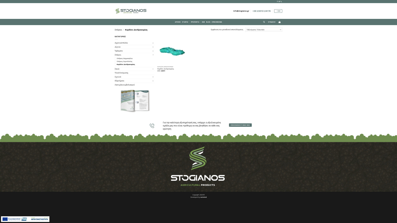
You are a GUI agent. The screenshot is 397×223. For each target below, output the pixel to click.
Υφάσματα (119, 51)
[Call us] (281, 1)
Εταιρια (185, 22)
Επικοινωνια (217, 22)
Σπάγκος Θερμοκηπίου (125, 58)
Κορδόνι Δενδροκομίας (126, 64)
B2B (203, 22)
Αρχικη (178, 22)
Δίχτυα (117, 47)
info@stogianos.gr (241, 11)
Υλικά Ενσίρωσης (121, 73)
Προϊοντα (195, 22)
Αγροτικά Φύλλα (121, 43)
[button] (264, 22)
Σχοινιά (118, 77)
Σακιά (117, 69)
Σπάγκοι (118, 29)
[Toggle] (153, 43)
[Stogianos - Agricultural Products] (131, 11)
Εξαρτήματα (119, 81)
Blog (208, 22)
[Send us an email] (279, 1)
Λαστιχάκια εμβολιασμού (125, 85)
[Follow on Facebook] (277, 1)
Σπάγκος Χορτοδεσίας (124, 61)
